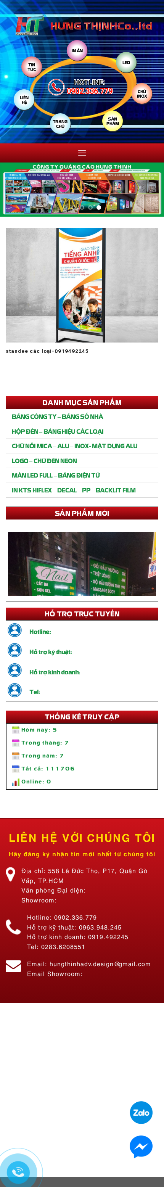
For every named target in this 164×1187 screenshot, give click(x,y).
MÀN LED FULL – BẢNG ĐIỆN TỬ (56, 475)
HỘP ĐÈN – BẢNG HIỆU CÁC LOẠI (57, 431)
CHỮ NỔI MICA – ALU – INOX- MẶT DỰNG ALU (74, 445)
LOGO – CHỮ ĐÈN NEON (44, 460)
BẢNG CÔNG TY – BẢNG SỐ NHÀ (57, 416)
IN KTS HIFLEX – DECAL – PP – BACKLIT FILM (73, 490)
